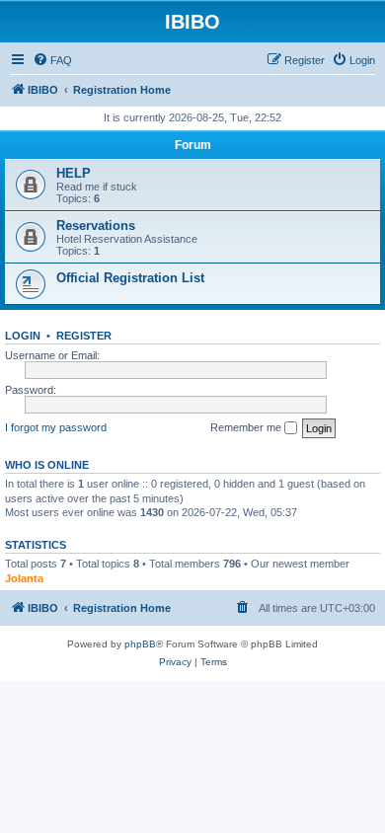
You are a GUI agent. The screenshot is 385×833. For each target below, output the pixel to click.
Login (22, 335)
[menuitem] (52, 60)
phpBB (140, 644)
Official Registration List (130, 277)
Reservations (95, 225)
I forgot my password (56, 427)
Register (84, 335)
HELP (73, 173)
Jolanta (24, 578)
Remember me (247, 427)
